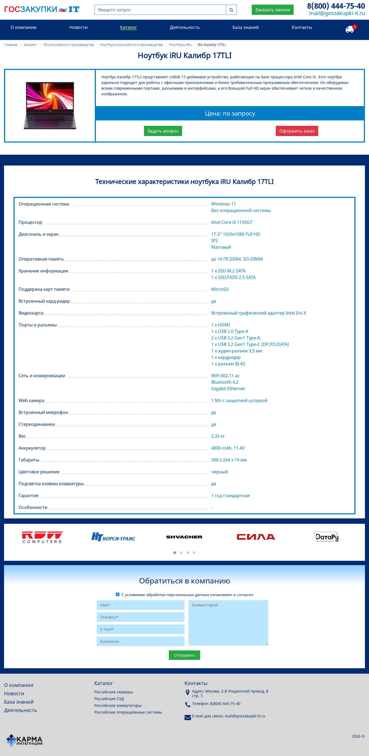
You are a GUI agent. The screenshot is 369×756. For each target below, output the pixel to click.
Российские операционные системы (128, 712)
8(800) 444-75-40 (336, 6)
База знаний (246, 27)
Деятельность (185, 27)
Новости (78, 27)
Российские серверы (113, 691)
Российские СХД (109, 698)
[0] (349, 29)
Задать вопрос (163, 131)
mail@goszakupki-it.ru (337, 13)
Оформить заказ (297, 131)
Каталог (128, 27)
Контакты (302, 27)
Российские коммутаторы (118, 705)
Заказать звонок (272, 10)
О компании (23, 27)
